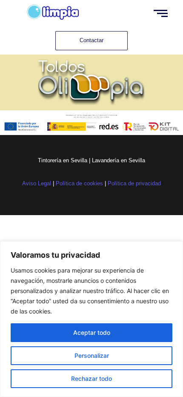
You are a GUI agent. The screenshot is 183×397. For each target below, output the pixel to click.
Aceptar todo (91, 332)
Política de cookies (79, 183)
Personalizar (91, 355)
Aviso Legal (36, 183)
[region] (91, 319)
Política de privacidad (134, 183)
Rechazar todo (91, 378)
